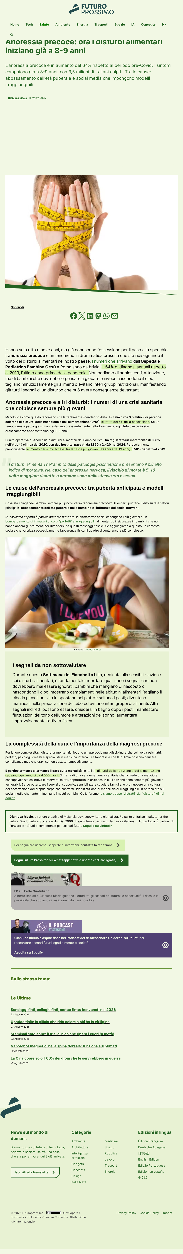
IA (133, 24)
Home (14, 24)
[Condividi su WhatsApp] (107, 318)
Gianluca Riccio (17, 97)
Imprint (167, 1213)
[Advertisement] (91, 137)
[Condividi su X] (82, 318)
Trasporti (101, 24)
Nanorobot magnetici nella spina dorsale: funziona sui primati (64, 1046)
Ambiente (62, 24)
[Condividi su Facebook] (74, 318)
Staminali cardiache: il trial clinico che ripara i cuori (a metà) (62, 1034)
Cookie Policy (149, 1213)
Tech (29, 24)
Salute (44, 24)
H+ (164, 24)
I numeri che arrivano (111, 361)
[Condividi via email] (114, 318)
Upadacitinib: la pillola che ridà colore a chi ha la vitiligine (60, 1022)
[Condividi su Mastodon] (99, 318)
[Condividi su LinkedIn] (90, 318)
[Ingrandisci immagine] (164, 542)
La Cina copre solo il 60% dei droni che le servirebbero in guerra (66, 1058)
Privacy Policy (126, 1213)
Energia (82, 24)
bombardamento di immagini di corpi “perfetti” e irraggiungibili (50, 521)
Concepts (148, 24)
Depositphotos (93, 649)
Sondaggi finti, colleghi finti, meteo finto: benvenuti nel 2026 (63, 1010)
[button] (12, 35)
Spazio (120, 24)
